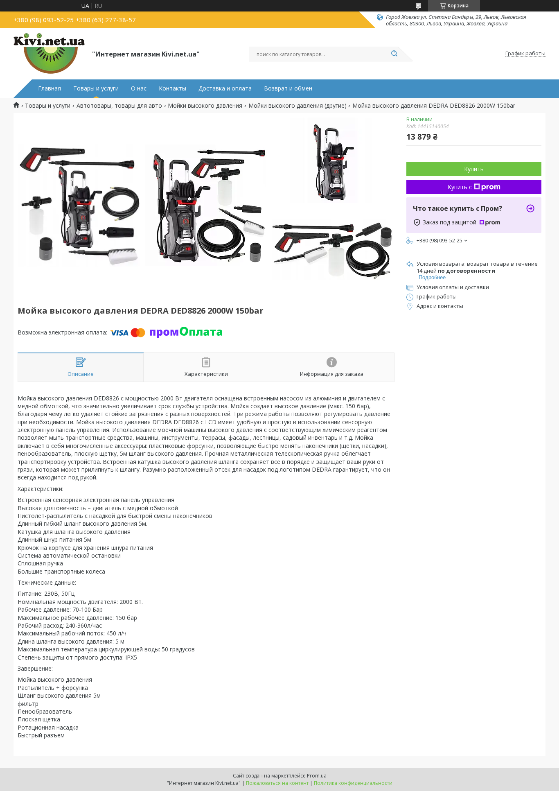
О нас (139, 88)
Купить (474, 169)
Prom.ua (317, 775)
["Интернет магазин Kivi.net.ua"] (49, 53)
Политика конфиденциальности (353, 783)
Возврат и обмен (288, 88)
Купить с (460, 187)
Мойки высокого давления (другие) (297, 105)
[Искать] (394, 54)
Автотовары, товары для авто (119, 105)
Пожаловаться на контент (277, 783)
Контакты (172, 88)
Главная (49, 88)
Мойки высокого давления (205, 105)
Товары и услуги (96, 88)
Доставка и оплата (225, 88)
